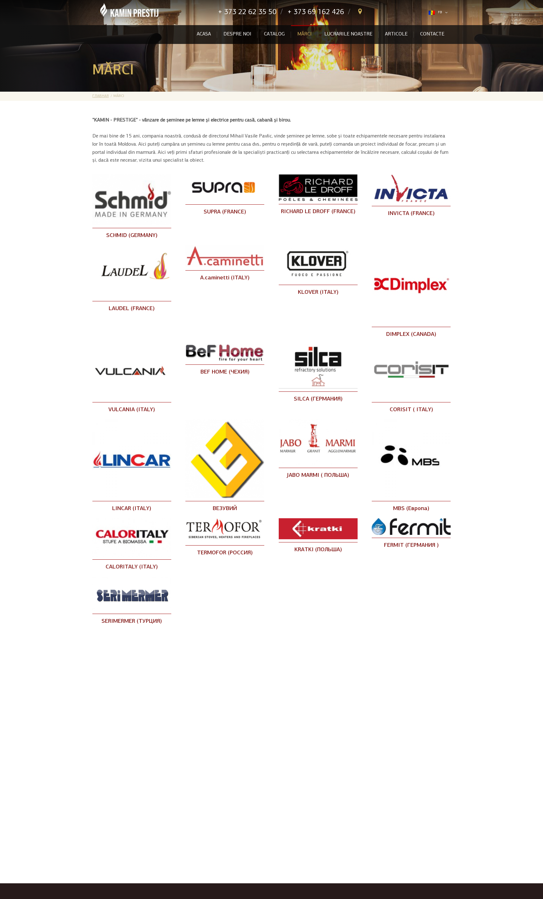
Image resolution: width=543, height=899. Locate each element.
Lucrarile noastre (348, 34)
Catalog (274, 34)
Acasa (204, 34)
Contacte (432, 34)
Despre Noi (237, 34)
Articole (396, 34)
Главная (100, 96)
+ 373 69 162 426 (316, 12)
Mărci (304, 34)
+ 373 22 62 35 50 (247, 12)
